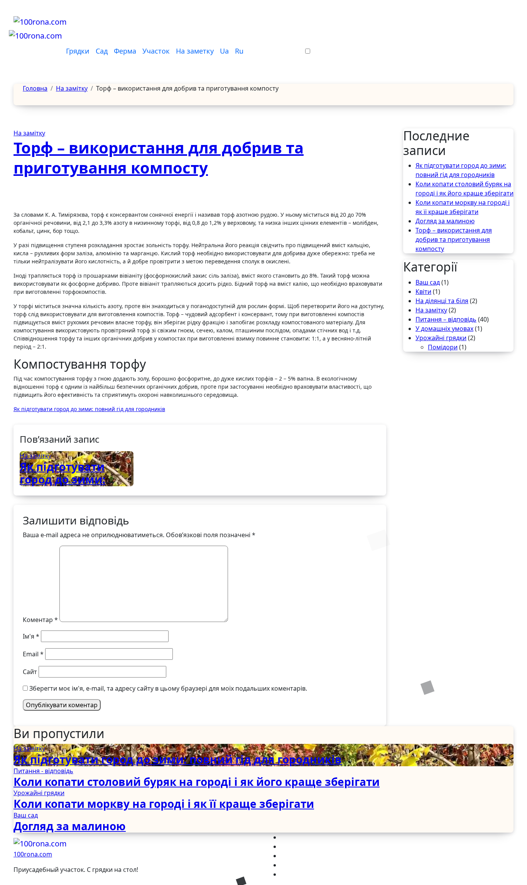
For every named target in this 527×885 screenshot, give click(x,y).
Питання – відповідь (446, 319)
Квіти (423, 291)
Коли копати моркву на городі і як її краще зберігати (164, 803)
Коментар (40, 619)
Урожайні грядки (441, 338)
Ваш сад (428, 282)
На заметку (195, 51)
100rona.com (33, 854)
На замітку (29, 133)
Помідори (443, 347)
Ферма (125, 51)
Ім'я (31, 636)
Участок (156, 51)
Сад (102, 51)
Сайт (30, 672)
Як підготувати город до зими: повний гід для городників (62, 486)
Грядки (78, 51)
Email (33, 654)
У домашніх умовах (444, 328)
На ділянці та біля (442, 301)
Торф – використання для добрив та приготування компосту (159, 157)
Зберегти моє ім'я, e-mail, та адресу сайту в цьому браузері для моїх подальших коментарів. (168, 688)
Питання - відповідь (43, 771)
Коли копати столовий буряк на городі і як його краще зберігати (197, 781)
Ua (224, 51)
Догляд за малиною (445, 221)
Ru (239, 51)
